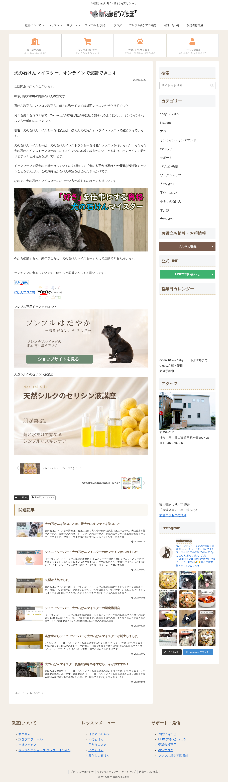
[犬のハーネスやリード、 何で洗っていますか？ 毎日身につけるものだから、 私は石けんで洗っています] (206, 599)
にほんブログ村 (24, 292)
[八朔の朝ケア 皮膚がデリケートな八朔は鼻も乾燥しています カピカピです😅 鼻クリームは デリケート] (187, 580)
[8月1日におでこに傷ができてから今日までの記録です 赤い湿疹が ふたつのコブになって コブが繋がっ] (206, 618)
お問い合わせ (167, 734)
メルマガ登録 (187, 246)
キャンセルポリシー (107, 771)
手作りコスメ (97, 744)
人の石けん (95, 739)
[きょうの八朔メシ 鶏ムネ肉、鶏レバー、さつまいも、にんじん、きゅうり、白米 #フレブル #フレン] (206, 637)
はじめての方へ (98, 734)
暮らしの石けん (98, 755)
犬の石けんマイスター (45, 497)
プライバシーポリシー (82, 771)
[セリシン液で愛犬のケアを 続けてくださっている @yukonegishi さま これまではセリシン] (168, 618)
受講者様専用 (167, 744)
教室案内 (25, 734)
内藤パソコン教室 (148, 771)
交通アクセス (28, 744)
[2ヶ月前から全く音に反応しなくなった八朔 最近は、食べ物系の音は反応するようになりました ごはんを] (168, 637)
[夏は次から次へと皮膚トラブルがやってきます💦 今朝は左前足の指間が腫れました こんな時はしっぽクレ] (187, 637)
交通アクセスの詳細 (172, 515)
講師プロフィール (31, 739)
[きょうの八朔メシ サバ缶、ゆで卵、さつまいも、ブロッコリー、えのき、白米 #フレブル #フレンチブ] (168, 580)
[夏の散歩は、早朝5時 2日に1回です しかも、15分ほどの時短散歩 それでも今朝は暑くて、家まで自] (206, 580)
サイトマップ (129, 771)
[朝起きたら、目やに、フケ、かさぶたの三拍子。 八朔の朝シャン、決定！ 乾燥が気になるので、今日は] (168, 599)
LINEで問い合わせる (172, 739)
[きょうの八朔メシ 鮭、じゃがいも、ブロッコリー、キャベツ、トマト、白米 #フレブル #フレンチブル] (187, 599)
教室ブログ (165, 750)
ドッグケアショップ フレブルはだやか (44, 750)
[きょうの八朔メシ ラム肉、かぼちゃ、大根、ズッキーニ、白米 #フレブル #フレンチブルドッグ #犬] (187, 618)
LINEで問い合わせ (187, 274)
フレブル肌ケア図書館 (173, 755)
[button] (212, 86)
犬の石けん (23, 497)
